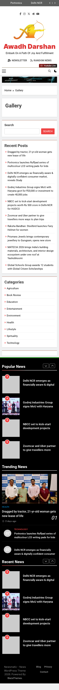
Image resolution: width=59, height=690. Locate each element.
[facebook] (20, 14)
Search (9, 125)
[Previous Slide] (50, 3)
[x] (29, 14)
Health (10, 322)
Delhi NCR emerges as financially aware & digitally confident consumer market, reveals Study (32, 3)
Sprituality (12, 336)
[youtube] (37, 14)
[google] (33, 14)
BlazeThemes (15, 678)
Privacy (48, 666)
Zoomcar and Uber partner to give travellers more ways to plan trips (39, 450)
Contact (44, 672)
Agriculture (13, 288)
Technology (13, 342)
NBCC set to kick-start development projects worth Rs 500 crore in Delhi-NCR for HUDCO (30, 205)
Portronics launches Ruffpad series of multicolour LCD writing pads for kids (12, 3)
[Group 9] (29, 80)
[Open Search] (49, 71)
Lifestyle (11, 329)
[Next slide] (55, 3)
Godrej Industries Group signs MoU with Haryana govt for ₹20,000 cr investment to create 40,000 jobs (30, 191)
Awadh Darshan (29, 46)
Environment (13, 315)
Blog (38, 666)
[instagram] (24, 14)
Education (12, 301)
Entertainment (14, 308)
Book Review (14, 295)
